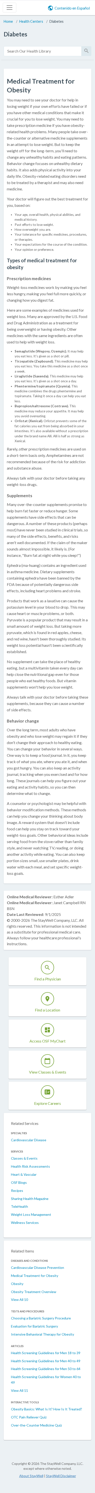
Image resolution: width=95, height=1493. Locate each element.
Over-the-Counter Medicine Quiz (36, 1425)
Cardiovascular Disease (28, 1140)
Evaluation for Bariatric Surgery (34, 1326)
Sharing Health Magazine (29, 1199)
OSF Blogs (19, 1182)
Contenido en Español (72, 8)
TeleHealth (19, 1206)
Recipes (17, 1190)
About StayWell (31, 1476)
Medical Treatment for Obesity (34, 1275)
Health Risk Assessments (30, 1166)
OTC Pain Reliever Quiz (29, 1417)
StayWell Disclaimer (61, 1476)
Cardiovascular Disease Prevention (37, 1267)
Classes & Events (24, 1158)
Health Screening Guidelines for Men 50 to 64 (45, 1369)
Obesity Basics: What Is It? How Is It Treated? (46, 1409)
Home (8, 21)
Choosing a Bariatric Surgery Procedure (41, 1318)
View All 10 (19, 1299)
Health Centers (31, 21)
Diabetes (56, 21)
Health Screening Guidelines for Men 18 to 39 (45, 1353)
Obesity (17, 1284)
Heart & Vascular (24, 1174)
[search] (42, 51)
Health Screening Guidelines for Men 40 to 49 (45, 1361)
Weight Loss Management (31, 1214)
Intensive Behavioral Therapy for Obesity (42, 1334)
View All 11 (19, 1390)
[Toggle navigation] (9, 7)
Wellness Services (25, 1222)
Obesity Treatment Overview (33, 1292)
